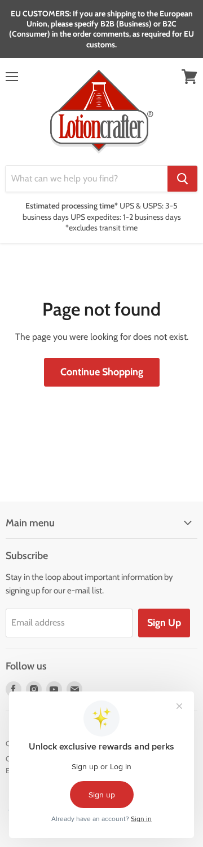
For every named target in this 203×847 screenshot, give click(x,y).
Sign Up (164, 623)
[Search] (182, 179)
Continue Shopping (101, 372)
